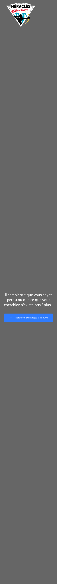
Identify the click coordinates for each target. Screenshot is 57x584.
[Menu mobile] (48, 15)
